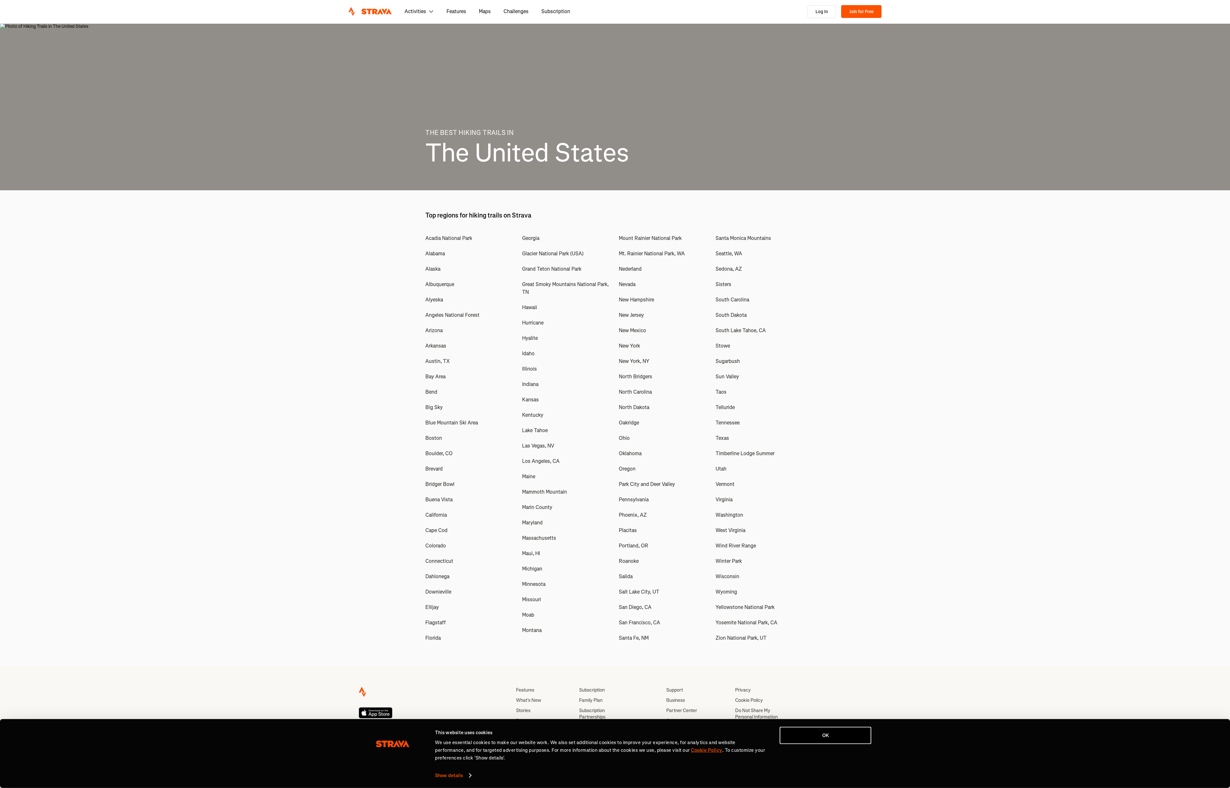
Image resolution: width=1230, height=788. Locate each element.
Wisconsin (727, 576)
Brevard (434, 468)
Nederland (630, 269)
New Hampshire (636, 299)
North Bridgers (635, 376)
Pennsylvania (634, 499)
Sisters (723, 284)
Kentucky (532, 415)
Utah (721, 468)
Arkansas (435, 345)
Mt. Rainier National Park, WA (652, 253)
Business (675, 700)
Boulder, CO (439, 453)
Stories (523, 710)
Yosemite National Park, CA (746, 622)
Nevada (627, 284)
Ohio (624, 438)
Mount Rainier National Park (650, 238)
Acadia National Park (448, 238)
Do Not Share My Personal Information (756, 713)
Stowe (723, 345)
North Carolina (635, 392)
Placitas (628, 530)
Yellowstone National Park (745, 607)
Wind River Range (736, 545)
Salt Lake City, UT (639, 591)
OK (825, 735)
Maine (528, 476)
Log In (822, 12)
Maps (485, 11)
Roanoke (629, 561)
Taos (721, 392)
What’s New (528, 700)
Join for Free (861, 12)
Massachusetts (539, 538)
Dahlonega (437, 576)
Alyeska (434, 299)
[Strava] (370, 11)
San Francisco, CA (639, 622)
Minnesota (533, 584)
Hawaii (529, 307)
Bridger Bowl (440, 484)
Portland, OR (633, 545)
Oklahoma (630, 453)
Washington (729, 515)
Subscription (555, 11)
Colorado (435, 545)
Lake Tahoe (535, 430)
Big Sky (434, 407)
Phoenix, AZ (633, 515)
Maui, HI (531, 553)
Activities (415, 11)
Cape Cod (436, 530)
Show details (449, 775)
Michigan (532, 568)
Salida (626, 576)
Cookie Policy (749, 700)
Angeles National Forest (452, 315)
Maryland (532, 522)
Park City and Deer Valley (647, 484)
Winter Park (729, 561)
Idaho (528, 353)
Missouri (531, 599)
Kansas (530, 399)
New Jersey (631, 315)
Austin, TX (437, 361)
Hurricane (533, 322)
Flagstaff (435, 622)
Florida (433, 638)
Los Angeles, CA (541, 461)
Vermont (725, 484)
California (436, 515)
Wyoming (726, 591)
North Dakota (634, 407)
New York (629, 345)
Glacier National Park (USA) (553, 253)
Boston (433, 438)
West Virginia (730, 530)
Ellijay (432, 607)
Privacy (743, 690)
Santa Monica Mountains (743, 238)
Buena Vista (439, 499)
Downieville (438, 591)
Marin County (537, 507)
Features (456, 11)
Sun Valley (727, 376)
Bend (431, 392)
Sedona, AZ (729, 269)
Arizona (434, 330)
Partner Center (681, 710)
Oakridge (629, 422)
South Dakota (731, 315)
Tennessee (728, 422)
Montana (532, 630)
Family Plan (591, 700)
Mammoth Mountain (544, 491)
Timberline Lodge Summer (745, 453)
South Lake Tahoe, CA (741, 330)
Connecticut (439, 561)
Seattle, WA (729, 253)
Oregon (627, 468)
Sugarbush (728, 361)
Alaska (432, 269)
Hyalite (530, 338)
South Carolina (732, 299)
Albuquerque (439, 284)
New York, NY (634, 361)
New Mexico (632, 330)
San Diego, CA (635, 607)
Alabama (435, 253)
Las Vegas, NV (538, 445)
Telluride (725, 407)
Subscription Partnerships (592, 713)
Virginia (724, 499)
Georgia (530, 238)
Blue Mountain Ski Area (451, 422)
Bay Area (435, 376)
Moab (528, 615)
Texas (722, 438)
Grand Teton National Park (551, 269)
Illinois (529, 368)
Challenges (516, 11)
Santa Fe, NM (634, 638)
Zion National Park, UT (741, 638)
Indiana (530, 384)
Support (674, 690)
